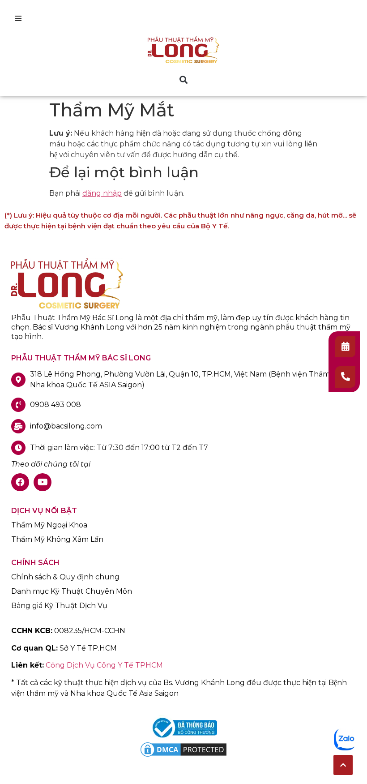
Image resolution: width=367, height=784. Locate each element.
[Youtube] (42, 482)
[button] (183, 79)
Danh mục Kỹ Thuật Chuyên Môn (71, 591)
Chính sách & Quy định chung (65, 577)
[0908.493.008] (345, 377)
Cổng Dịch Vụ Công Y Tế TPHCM (104, 665)
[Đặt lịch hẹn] (345, 346)
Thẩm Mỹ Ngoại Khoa (49, 525)
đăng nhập (102, 193)
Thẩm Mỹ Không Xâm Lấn (57, 539)
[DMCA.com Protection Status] (183, 756)
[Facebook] (20, 482)
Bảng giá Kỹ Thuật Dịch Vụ (59, 605)
